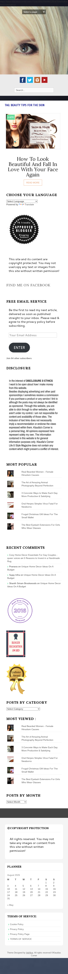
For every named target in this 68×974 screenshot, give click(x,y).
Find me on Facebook (28, 285)
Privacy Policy (17, 929)
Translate (29, 204)
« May (10, 905)
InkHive (29, 953)
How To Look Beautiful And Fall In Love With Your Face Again (33, 167)
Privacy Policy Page (20, 934)
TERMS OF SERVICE (21, 939)
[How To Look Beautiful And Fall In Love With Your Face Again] (33, 131)
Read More (33, 182)
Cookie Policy (16, 924)
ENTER (19, 347)
